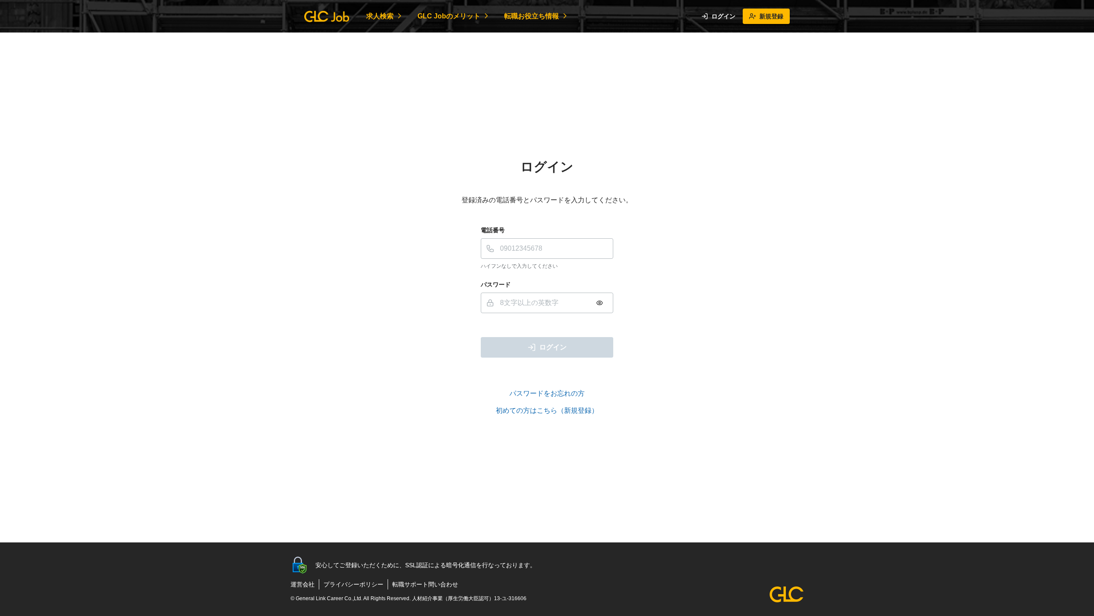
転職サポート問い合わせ (425, 584)
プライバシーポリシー (353, 584)
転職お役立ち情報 (531, 16)
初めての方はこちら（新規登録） (547, 410)
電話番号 (493, 230)
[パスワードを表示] (599, 303)
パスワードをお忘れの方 (547, 393)
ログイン (723, 16)
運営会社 (303, 584)
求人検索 (380, 16)
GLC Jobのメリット (449, 16)
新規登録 (771, 16)
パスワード (496, 284)
